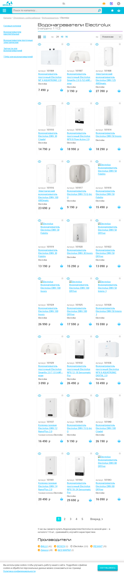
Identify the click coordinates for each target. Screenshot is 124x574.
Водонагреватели (50, 18)
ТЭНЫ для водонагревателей (18, 56)
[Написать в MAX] (111, 4)
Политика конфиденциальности (19, 571)
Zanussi (45, 550)
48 (62, 36)
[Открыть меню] (4, 10)
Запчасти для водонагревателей (12, 49)
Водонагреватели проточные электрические (18, 41)
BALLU (44, 546)
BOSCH (61, 546)
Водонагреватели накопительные (12, 33)
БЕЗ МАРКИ (64, 550)
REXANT (98, 546)
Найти (99, 11)
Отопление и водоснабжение (26, 18)
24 (57, 36)
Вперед (95, 519)
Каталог (7, 18)
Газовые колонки (12, 25)
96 (66, 36)
